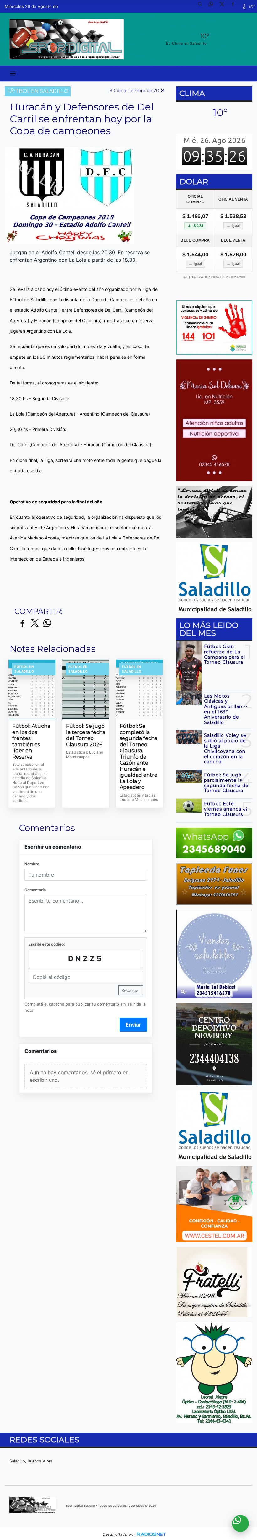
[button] (202, 6)
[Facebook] (235, 6)
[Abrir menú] (13, 73)
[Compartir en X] (34, 623)
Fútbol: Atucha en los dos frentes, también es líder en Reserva (31, 741)
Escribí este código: (47, 944)
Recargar (130, 990)
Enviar (133, 1025)
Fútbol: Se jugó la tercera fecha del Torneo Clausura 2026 (85, 735)
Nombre (31, 863)
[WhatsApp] (213, 6)
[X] (224, 6)
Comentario (35, 890)
